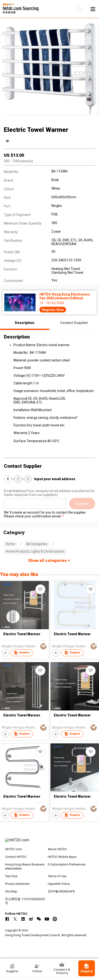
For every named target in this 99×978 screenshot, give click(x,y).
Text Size (11, 876)
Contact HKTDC (15, 857)
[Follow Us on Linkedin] (23, 919)
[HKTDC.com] (49, 842)
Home (10, 544)
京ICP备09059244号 (61, 891)
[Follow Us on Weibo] (31, 919)
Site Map (11, 891)
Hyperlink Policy (59, 884)
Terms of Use (57, 876)
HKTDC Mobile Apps (62, 857)
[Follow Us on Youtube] (47, 919)
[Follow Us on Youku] (55, 919)
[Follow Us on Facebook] (7, 919)
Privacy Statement (17, 884)
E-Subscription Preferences (67, 864)
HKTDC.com (13, 849)
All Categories (36, 544)
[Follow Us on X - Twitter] (15, 919)
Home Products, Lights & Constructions (35, 551)
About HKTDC (57, 849)
